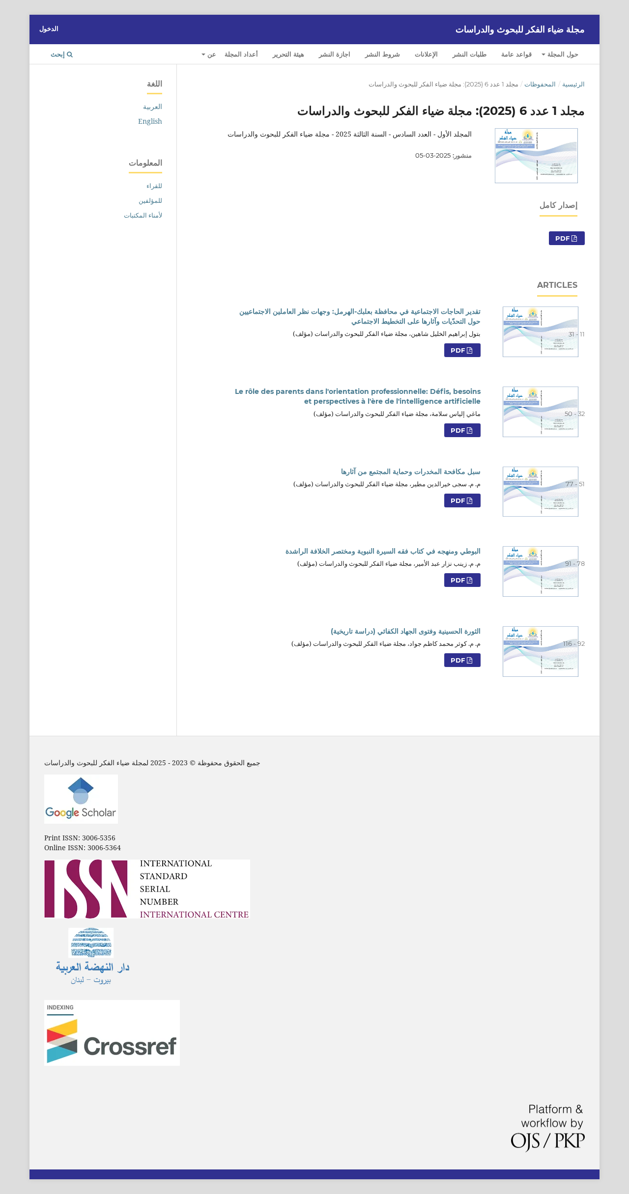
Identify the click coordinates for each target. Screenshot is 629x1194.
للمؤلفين (150, 200)
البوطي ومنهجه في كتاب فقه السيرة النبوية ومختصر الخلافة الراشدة (383, 551)
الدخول (48, 28)
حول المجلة (561, 54)
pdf (459, 350)
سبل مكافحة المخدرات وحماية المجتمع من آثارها (411, 471)
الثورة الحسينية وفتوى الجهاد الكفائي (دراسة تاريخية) (406, 631)
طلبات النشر (469, 54)
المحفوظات (540, 84)
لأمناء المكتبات (143, 215)
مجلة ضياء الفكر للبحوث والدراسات (520, 29)
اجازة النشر (334, 54)
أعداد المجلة (241, 54)
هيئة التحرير (288, 54)
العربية (152, 106)
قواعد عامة (516, 54)
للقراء (154, 185)
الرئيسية (573, 84)
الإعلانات (426, 54)
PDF (563, 238)
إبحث (59, 54)
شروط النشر (382, 54)
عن (210, 54)
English (150, 121)
